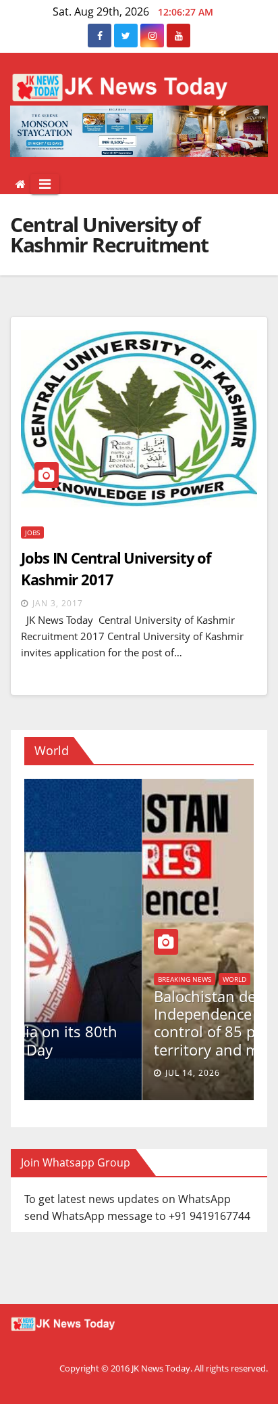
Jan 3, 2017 (57, 603)
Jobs (32, 532)
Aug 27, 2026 (62, 1073)
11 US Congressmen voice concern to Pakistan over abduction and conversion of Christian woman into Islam (119, 1023)
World (36, 979)
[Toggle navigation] (44, 184)
